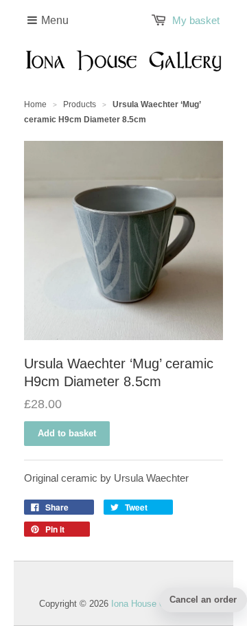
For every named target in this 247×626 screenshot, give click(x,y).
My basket (196, 20)
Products (79, 104)
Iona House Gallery (149, 604)
